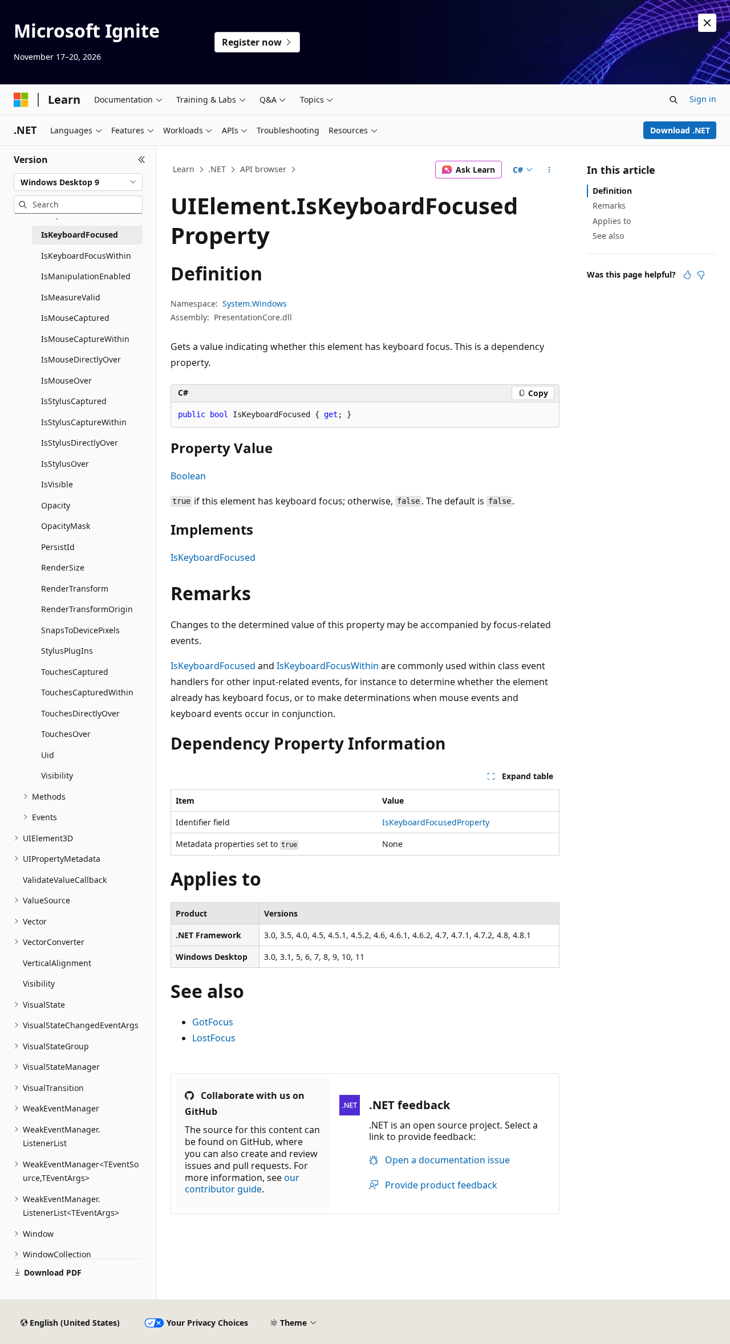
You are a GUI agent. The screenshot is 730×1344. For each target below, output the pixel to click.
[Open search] (673, 99)
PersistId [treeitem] (58, 546)
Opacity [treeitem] (55, 505)
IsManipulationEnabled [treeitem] (86, 276)
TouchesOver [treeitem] (66, 733)
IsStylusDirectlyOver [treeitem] (79, 442)
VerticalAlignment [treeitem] (57, 963)
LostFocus (214, 1038)
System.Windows (254, 303)
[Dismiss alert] (707, 23)
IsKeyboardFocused (213, 557)
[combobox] (78, 182)
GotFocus (212, 1022)
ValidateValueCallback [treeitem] (65, 879)
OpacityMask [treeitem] (65, 525)
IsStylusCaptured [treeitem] (74, 401)
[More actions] (549, 170)
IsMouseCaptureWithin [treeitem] (85, 338)
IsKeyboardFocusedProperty (435, 822)
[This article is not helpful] (701, 275)
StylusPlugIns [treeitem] (67, 650)
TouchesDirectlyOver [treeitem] (80, 713)
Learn (183, 169)
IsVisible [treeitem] (57, 484)
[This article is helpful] (687, 275)
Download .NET (680, 130)
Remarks (609, 205)
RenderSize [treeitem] (62, 567)
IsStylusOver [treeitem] (65, 463)
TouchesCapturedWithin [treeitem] (87, 692)
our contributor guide (242, 1183)
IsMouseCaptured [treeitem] (75, 317)
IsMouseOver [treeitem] (66, 380)
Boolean (188, 476)
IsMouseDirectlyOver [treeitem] (81, 359)
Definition (612, 190)
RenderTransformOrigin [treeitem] (87, 609)
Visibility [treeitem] (57, 775)
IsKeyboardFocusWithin (328, 665)
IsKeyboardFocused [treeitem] (79, 234)
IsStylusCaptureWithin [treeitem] (84, 422)
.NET (217, 169)
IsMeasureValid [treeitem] (70, 297)
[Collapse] (142, 159)
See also (608, 235)
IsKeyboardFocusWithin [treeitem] (86, 255)
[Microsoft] (21, 99)
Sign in (703, 98)
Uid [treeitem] (47, 755)
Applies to (612, 220)
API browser (263, 169)
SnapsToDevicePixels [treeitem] (80, 630)
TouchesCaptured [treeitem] (74, 671)
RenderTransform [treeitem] (74, 588)
